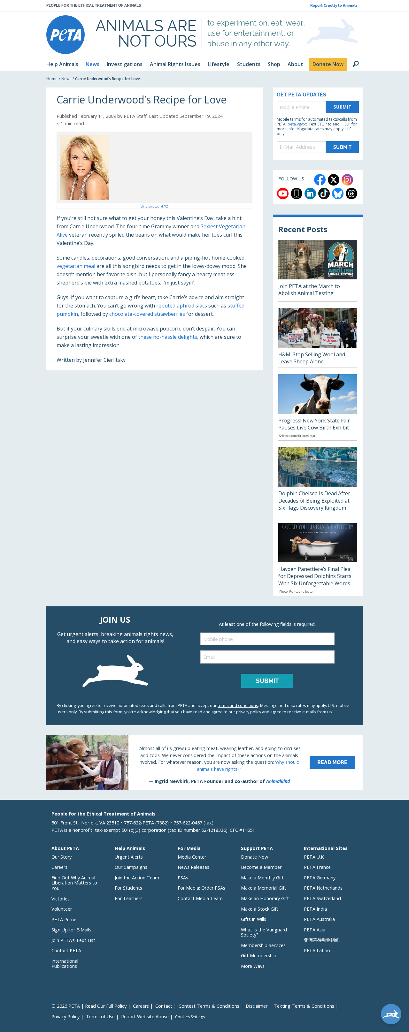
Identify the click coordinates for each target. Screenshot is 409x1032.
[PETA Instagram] (347, 180)
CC (166, 206)
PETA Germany (320, 878)
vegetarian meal (76, 265)
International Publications (64, 963)
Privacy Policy (65, 1016)
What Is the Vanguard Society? (264, 932)
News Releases (193, 867)
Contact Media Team (200, 898)
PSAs (183, 878)
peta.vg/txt (297, 124)
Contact (163, 1006)
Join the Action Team (137, 878)
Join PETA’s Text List (73, 940)
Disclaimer (256, 1006)
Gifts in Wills (253, 919)
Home (52, 78)
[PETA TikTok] (324, 193)
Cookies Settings (190, 1017)
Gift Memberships (260, 955)
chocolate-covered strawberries (147, 313)
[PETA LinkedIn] (310, 193)
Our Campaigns (131, 867)
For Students (128, 888)
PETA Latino (317, 950)
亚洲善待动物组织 (322, 940)
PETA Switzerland (322, 898)
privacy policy (248, 712)
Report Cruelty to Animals (334, 6)
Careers (59, 867)
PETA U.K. (314, 857)
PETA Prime (63, 919)
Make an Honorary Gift (265, 898)
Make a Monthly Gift (262, 878)
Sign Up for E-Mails (71, 930)
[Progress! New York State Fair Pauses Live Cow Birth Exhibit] (317, 407)
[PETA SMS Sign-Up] (296, 193)
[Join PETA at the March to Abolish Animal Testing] (317, 270)
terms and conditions (238, 705)
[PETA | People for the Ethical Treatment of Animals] (65, 34)
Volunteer (61, 909)
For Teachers (129, 898)
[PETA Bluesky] (337, 193)
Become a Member (261, 867)
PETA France (317, 867)
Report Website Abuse (145, 1016)
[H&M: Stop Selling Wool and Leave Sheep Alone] (317, 338)
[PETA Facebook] (320, 180)
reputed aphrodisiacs (181, 305)
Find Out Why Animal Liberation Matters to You (74, 883)
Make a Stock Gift (259, 909)
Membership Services (263, 945)
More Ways (253, 966)
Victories (60, 899)
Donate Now (254, 857)
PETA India (315, 909)
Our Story (61, 857)
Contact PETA (66, 950)
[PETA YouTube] (283, 193)
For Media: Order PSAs (201, 888)
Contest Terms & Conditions (209, 1006)
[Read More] (204, 762)
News (66, 78)
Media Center (192, 857)
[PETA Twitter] (333, 180)
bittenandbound (152, 206)
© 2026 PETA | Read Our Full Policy (89, 1006)
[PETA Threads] (351, 193)
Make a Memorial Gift (263, 888)
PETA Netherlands (323, 888)
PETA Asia (314, 930)
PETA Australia (319, 919)
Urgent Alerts (129, 857)
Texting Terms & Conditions (304, 1006)
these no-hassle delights (167, 336)
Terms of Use (100, 1016)
